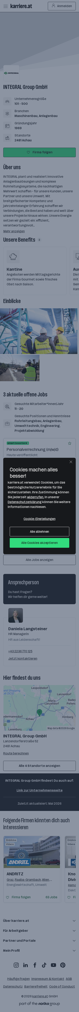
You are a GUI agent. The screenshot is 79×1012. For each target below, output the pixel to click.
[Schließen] (70, 461)
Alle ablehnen (39, 532)
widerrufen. (35, 497)
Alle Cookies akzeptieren (39, 543)
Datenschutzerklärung (25, 502)
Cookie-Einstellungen (39, 519)
